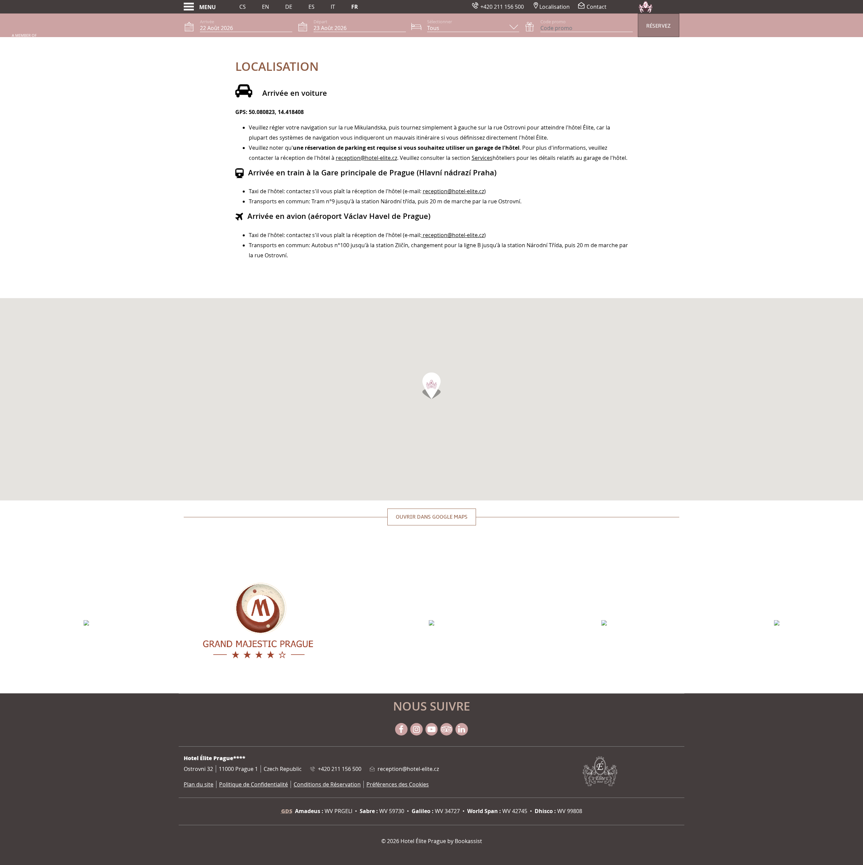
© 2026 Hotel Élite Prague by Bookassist (431, 841)
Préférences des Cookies (397, 784)
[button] (431, 385)
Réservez (658, 26)
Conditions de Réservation (327, 784)
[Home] (645, 6)
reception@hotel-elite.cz (366, 158)
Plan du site (198, 784)
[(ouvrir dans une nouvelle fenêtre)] (422, 235)
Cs (242, 6)
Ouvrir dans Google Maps (432, 517)
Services (482, 158)
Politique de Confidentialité (253, 784)
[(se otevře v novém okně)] (86, 622)
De (288, 6)
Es (311, 6)
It (333, 6)
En (265, 6)
